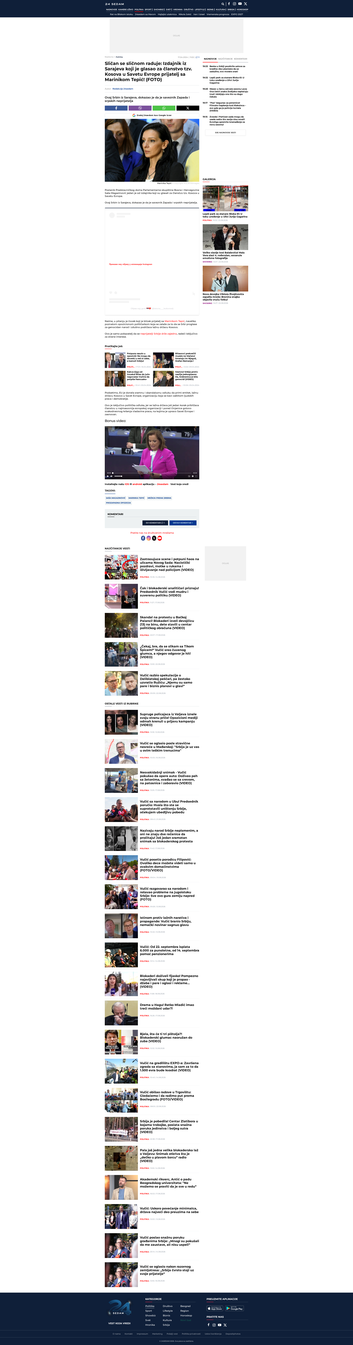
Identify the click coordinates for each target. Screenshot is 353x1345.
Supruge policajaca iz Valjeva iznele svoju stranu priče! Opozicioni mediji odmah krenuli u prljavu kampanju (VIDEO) (169, 720)
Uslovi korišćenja (213, 1334)
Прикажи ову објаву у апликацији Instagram (130, 264)
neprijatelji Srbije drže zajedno (158, 334)
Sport (148, 9)
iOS (127, 484)
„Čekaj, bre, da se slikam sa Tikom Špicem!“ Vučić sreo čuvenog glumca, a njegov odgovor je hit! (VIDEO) (167, 652)
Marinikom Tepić (175, 321)
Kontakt (129, 1334)
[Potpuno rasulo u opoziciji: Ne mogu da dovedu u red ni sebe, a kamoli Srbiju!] (115, 360)
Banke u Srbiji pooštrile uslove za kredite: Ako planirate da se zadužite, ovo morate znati (227, 69)
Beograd (185, 1306)
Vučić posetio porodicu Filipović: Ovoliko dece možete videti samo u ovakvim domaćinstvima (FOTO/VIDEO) (168, 865)
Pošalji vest (172, 1334)
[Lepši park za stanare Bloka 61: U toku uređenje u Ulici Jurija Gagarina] (225, 198)
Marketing (157, 1334)
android (137, 484)
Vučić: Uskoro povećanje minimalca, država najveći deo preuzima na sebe (169, 1210)
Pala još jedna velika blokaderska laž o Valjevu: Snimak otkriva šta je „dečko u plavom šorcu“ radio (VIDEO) (169, 1156)
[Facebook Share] (116, 108)
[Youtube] (160, 538)
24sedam (162, 484)
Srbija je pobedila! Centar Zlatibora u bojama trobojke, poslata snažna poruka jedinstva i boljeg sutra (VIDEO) (169, 1127)
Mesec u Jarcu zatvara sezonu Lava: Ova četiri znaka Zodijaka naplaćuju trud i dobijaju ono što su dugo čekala (229, 93)
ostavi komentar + (183, 523)
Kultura (220, 9)
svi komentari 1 (155, 523)
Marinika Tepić (136, 498)
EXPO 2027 (237, 14)
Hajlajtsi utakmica (167, 14)
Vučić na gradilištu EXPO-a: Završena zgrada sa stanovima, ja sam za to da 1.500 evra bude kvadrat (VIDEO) (169, 1066)
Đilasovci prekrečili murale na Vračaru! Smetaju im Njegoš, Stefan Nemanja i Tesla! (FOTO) (185, 357)
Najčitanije (225, 59)
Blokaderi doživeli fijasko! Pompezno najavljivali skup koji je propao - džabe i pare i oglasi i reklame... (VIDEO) (169, 981)
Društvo (188, 9)
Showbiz (159, 9)
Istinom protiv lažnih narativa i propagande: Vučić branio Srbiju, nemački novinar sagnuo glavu (165, 921)
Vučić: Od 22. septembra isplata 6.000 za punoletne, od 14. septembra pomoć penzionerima (169, 950)
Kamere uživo (125, 9)
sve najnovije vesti (225, 132)
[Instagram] (234, 4)
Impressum (142, 1334)
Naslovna (109, 57)
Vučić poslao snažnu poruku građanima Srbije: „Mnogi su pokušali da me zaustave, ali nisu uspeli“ (169, 1241)
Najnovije (111, 9)
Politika (139, 9)
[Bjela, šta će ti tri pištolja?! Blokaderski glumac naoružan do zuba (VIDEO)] (121, 1042)
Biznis (210, 9)
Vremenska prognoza (218, 14)
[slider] (152, 473)
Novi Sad (185, 1320)
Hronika (177, 9)
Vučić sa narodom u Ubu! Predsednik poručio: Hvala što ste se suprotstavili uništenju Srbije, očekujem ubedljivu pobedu (169, 807)
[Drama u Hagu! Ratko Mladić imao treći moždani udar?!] (121, 1013)
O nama (117, 1334)
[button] (152, 453)
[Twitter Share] (187, 108)
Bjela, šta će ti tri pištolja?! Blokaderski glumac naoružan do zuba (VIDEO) (166, 1037)
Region (184, 1311)
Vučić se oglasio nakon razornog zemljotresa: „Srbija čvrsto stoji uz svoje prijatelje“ (167, 1270)
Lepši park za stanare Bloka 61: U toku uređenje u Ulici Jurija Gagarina (227, 80)
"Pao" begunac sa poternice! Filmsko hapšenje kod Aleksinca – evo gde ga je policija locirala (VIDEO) (228, 107)
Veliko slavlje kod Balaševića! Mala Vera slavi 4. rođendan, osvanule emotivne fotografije (223, 255)
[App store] (215, 1308)
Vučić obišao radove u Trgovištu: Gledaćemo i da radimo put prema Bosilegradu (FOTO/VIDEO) (167, 1096)
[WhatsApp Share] (164, 108)
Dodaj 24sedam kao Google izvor (154, 115)
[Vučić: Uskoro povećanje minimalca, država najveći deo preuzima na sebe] (121, 1216)
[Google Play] (234, 1308)
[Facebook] (229, 4)
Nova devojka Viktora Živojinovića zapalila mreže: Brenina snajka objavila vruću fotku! (223, 297)
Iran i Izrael (199, 14)
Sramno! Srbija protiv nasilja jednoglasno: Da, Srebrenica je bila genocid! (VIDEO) (186, 376)
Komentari (240, 59)
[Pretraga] (222, 4)
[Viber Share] (140, 108)
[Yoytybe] (240, 4)
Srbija (231, 9)
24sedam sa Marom (145, 14)
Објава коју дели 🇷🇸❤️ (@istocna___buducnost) (152, 308)
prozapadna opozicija (118, 503)
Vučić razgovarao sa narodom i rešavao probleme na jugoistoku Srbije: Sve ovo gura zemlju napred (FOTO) (167, 894)
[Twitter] (245, 4)
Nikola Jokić (185, 14)
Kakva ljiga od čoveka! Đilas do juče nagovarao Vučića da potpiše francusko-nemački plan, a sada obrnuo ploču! (138, 376)
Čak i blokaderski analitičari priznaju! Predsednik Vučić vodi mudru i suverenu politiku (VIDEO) (169, 592)
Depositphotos (233, 1334)
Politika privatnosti (191, 1334)
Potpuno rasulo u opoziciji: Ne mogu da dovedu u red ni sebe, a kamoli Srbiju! (138, 357)
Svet (168, 9)
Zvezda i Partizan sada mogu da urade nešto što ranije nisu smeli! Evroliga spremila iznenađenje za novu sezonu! (227, 121)
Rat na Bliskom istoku (121, 14)
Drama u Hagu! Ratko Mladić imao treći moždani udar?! (167, 1006)
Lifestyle (200, 9)
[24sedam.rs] (114, 4)
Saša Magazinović (115, 498)
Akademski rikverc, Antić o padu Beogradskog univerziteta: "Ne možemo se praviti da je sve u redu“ (168, 1183)
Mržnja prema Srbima (159, 498)
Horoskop (242, 9)
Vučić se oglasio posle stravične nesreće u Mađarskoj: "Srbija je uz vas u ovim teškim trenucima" (169, 747)
